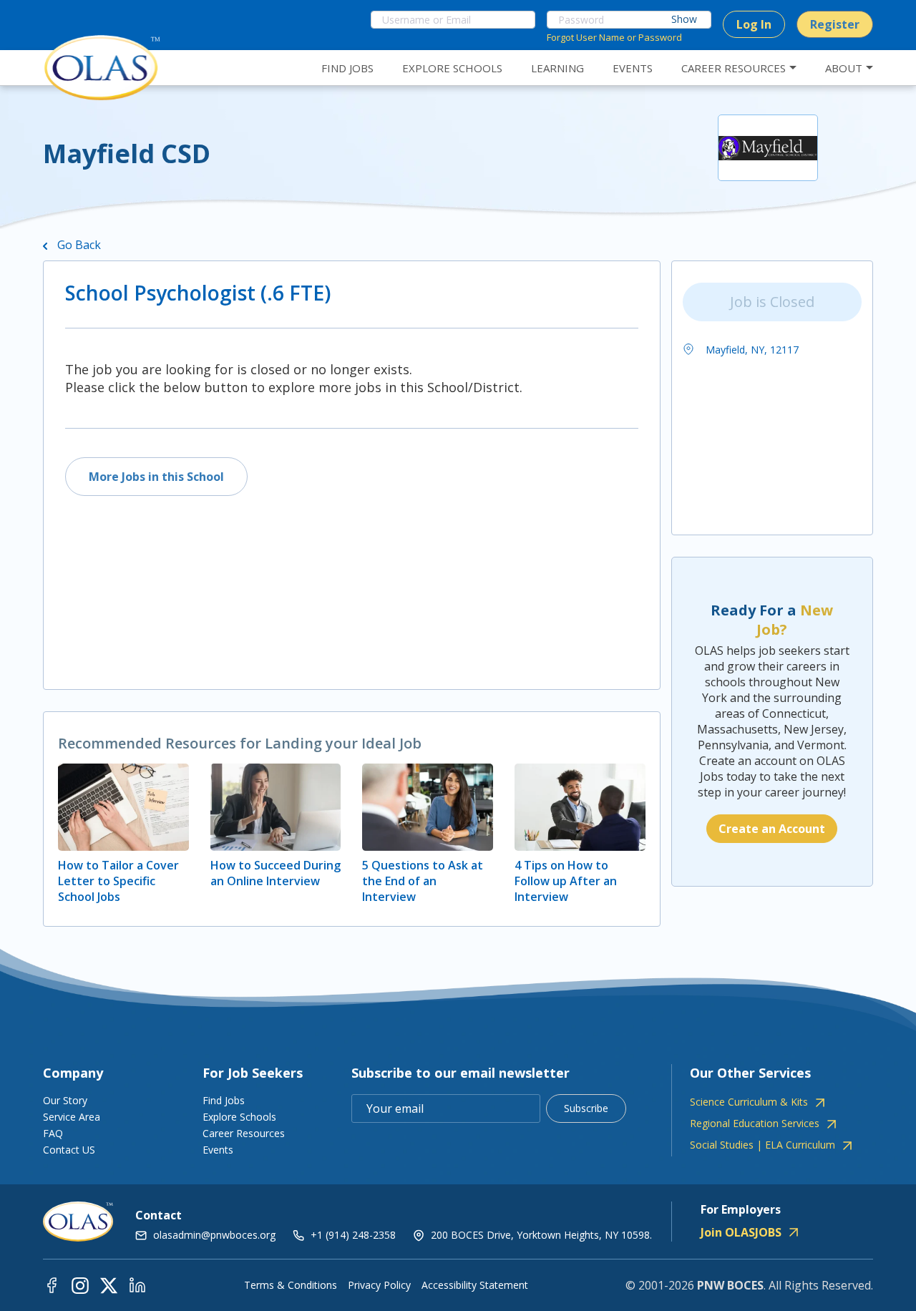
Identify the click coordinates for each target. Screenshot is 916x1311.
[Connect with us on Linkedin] (137, 1285)
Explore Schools (239, 1117)
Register (834, 24)
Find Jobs (224, 1100)
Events (218, 1149)
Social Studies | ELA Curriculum (762, 1145)
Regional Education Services (754, 1123)
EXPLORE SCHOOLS (452, 68)
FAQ (53, 1133)
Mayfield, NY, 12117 (751, 349)
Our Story (65, 1100)
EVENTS (633, 68)
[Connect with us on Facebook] (51, 1285)
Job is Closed (772, 301)
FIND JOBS (347, 68)
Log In (753, 24)
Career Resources (244, 1133)
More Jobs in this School (156, 476)
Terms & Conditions (290, 1285)
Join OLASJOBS (741, 1232)
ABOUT (843, 68)
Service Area (71, 1117)
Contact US (69, 1149)
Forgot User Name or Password (614, 37)
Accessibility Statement (475, 1285)
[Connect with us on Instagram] (80, 1285)
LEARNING (557, 68)
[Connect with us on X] (108, 1285)
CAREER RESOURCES (733, 68)
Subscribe (586, 1108)
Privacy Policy (379, 1285)
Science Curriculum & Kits (749, 1102)
